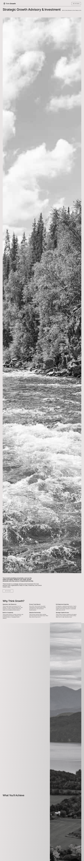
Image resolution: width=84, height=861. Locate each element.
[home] (9, 3)
